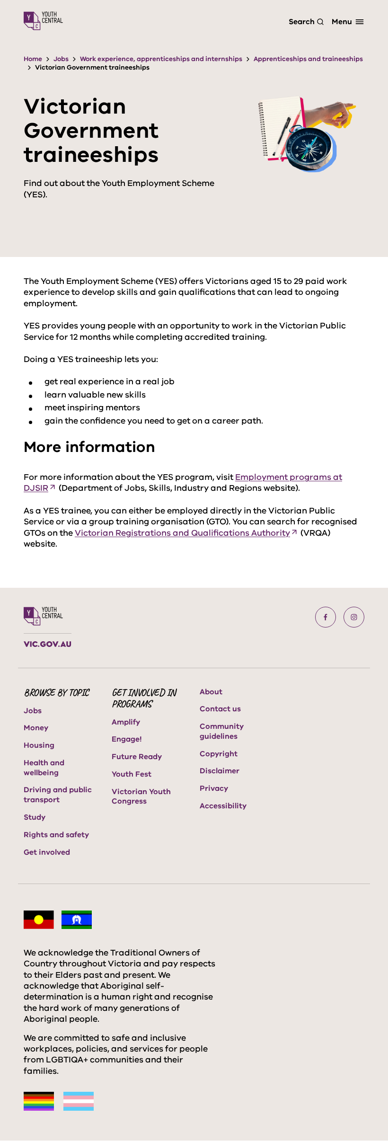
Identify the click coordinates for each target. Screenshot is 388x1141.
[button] (325, 617)
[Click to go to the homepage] (43, 20)
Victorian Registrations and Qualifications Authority (182, 533)
